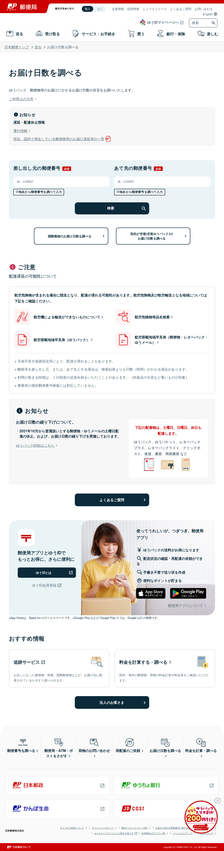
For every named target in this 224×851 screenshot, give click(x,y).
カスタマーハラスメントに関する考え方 (113, 833)
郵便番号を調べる (21, 750)
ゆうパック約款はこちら (35, 445)
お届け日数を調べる (165, 750)
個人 (87, 9)
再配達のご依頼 (128, 750)
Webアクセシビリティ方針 (134, 827)
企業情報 (118, 9)
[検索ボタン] (214, 23)
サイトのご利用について (72, 827)
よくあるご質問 (112, 499)
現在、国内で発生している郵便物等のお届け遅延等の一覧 (58, 138)
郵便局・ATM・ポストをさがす (58, 753)
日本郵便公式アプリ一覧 (153, 833)
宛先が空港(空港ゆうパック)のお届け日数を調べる (151, 235)
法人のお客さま (112, 702)
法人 (100, 9)
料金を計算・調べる (201, 750)
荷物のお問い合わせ (94, 750)
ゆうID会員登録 (44, 585)
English (208, 14)
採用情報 (133, 9)
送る (38, 46)
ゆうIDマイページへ (163, 22)
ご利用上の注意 (21, 98)
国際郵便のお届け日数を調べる (69, 236)
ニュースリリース (154, 9)
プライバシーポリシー (103, 827)
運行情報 (20, 130)
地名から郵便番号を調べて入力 (40, 192)
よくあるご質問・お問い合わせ (191, 9)
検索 (110, 208)
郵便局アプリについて (185, 605)
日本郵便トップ (16, 46)
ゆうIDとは (43, 572)
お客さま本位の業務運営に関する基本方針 (176, 827)
